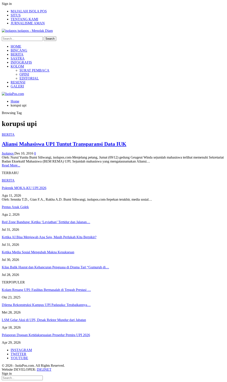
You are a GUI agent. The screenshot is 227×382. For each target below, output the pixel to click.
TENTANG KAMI (24, 19)
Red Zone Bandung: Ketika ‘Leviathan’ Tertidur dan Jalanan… (46, 222)
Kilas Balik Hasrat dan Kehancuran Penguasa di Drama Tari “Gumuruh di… (55, 267)
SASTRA (18, 58)
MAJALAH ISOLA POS (29, 11)
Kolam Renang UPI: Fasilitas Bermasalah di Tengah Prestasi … (46, 290)
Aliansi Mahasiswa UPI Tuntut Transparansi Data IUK (64, 144)
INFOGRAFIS (21, 62)
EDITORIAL (29, 78)
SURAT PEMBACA (34, 70)
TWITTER (18, 354)
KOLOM (17, 66)
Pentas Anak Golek (15, 207)
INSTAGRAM (21, 350)
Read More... (11, 165)
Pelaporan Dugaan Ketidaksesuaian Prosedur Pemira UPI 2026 (46, 335)
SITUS (16, 15)
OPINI (24, 74)
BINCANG (19, 50)
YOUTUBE (19, 358)
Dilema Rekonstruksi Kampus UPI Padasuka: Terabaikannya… (46, 305)
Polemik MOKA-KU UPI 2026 (24, 188)
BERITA (17, 54)
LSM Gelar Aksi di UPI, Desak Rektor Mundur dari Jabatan (44, 320)
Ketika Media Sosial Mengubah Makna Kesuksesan (38, 252)
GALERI (17, 86)
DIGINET (44, 369)
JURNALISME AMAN (28, 23)
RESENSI (18, 82)
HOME (16, 46)
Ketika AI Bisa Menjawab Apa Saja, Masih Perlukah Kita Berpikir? (49, 237)
